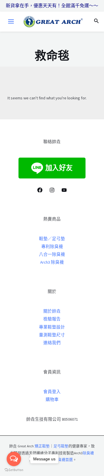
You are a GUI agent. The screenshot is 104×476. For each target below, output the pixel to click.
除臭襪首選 (63, 459)
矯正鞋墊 (42, 446)
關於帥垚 (52, 311)
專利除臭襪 (52, 246)
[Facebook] (39, 190)
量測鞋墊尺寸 (52, 335)
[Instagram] (52, 190)
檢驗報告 (52, 319)
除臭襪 (88, 453)
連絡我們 (52, 342)
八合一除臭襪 (52, 254)
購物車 (52, 399)
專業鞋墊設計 (52, 327)
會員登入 (52, 391)
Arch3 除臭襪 (52, 262)
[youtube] (64, 190)
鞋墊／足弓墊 (52, 238)
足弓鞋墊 (60, 446)
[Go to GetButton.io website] (14, 470)
